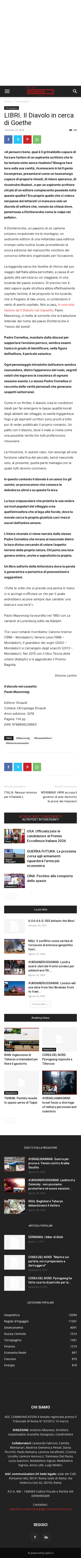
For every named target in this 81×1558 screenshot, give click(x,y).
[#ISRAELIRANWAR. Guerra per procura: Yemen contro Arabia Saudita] (14, 1164)
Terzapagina (22, 101)
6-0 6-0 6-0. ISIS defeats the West (51, 921)
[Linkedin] (46, 1537)
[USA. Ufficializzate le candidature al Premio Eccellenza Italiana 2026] (14, 836)
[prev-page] (6, 896)
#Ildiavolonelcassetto (17, 743)
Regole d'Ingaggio (10, 860)
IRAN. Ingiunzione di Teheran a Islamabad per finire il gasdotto (21, 1059)
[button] (7, 91)
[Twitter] (18, 139)
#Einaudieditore (43, 738)
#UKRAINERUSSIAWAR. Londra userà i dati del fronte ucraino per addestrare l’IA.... (51, 966)
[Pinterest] (27, 139)
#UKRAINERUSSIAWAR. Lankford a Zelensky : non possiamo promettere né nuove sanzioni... (51, 1184)
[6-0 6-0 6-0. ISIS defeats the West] (14, 926)
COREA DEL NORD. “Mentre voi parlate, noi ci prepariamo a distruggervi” (48, 1261)
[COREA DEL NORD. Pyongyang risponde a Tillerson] (59, 1039)
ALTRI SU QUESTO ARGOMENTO (40, 816)
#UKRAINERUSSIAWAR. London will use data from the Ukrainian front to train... (52, 987)
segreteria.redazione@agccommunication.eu (40, 1509)
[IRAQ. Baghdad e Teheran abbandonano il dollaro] (14, 1206)
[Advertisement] (40, 43)
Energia (9, 1049)
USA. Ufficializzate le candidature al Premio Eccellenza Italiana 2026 (46, 836)
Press (8, 841)
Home (7, 101)
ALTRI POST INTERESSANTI (40, 819)
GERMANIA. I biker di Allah (45, 1237)
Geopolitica (11, 886)
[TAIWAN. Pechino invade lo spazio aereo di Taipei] (21, 1083)
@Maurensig (23, 738)
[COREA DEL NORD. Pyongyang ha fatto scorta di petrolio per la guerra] (14, 1283)
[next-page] (13, 896)
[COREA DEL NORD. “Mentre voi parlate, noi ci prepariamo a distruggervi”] (14, 1262)
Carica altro (39, 1004)
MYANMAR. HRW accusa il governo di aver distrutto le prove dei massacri (59, 797)
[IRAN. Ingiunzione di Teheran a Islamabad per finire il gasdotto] (21, 1039)
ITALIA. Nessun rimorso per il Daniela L (20, 795)
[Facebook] (8, 139)
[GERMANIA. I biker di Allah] (14, 1242)
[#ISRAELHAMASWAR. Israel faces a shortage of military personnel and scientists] (59, 1083)
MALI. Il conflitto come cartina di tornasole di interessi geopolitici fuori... (50, 945)
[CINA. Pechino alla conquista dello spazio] (14, 881)
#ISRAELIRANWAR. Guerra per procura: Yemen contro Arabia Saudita (48, 1163)
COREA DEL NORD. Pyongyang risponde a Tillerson (57, 1059)
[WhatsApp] (37, 139)
